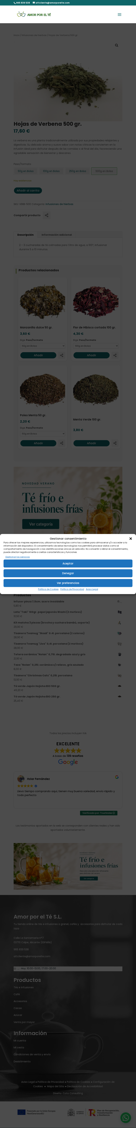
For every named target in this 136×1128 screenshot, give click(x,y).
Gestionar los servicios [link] (17, 557)
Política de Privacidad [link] (72, 589)
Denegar (68, 573)
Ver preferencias (68, 583)
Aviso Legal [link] (92, 589)
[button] (130, 539)
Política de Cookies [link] (48, 589)
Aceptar (68, 563)
